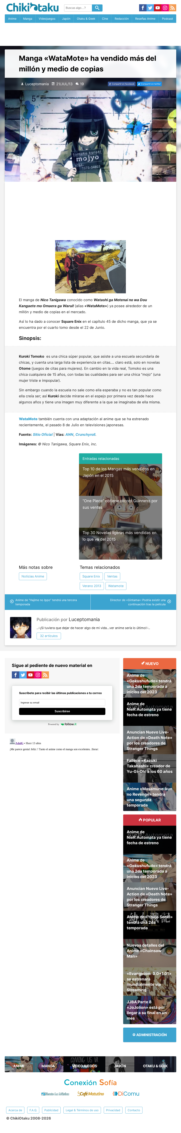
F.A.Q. (33, 1110)
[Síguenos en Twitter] (150, 8)
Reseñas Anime (145, 18)
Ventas (112, 576)
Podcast (167, 18)
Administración (151, 1035)
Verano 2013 (91, 586)
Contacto (134, 1110)
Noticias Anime (33, 576)
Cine (105, 18)
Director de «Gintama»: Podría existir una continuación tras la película (138, 602)
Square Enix (91, 576)
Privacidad (113, 1110)
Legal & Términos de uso (82, 1110)
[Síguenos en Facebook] (143, 8)
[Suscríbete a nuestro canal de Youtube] (157, 8)
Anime (12, 18)
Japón (66, 18)
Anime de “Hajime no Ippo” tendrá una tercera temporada (46, 602)
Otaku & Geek (86, 18)
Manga (27, 18)
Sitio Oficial (42, 434)
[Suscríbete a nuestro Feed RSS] (172, 8)
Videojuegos (47, 18)
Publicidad (51, 1110)
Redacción (122, 18)
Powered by (53, 724)
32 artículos (49, 636)
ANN (69, 434)
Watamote (116, 586)
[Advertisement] (90, 34)
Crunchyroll (85, 434)
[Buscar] (97, 8)
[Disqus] (62, 781)
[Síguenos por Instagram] (165, 8)
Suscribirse (62, 711)
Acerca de (15, 1110)
